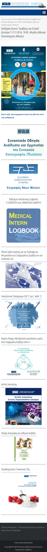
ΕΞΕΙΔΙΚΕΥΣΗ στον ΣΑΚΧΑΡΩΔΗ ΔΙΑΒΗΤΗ (23, 202)
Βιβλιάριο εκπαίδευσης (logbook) (23, 199)
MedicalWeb (28, 543)
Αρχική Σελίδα (11, 19)
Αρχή (3, 19)
